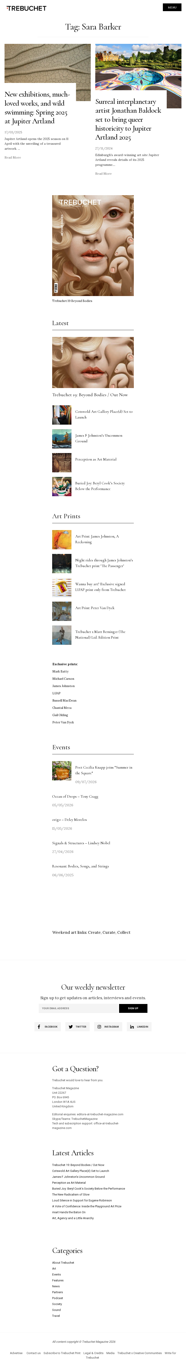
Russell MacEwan (64, 700)
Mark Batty (60, 671)
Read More (13, 157)
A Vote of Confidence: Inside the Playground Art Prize (86, 1206)
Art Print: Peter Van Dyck (95, 607)
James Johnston (63, 686)
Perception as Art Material (96, 459)
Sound (56, 1310)
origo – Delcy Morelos (69, 819)
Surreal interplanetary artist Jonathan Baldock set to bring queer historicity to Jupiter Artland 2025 (128, 119)
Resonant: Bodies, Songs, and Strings (81, 866)
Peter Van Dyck (63, 722)
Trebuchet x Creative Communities (139, 1353)
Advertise (16, 1353)
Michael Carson (63, 679)
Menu (172, 7)
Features (58, 1280)
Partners (57, 1292)
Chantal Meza (61, 708)
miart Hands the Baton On (69, 1212)
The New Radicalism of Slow (71, 1194)
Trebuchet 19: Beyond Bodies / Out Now (90, 395)
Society (57, 1304)
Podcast (57, 1298)
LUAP (56, 693)
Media (110, 1353)
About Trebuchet (63, 1262)
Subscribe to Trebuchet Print (62, 1353)
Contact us (34, 1353)
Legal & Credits (93, 1353)
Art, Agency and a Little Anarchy (73, 1218)
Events (56, 1274)
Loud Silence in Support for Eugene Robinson (82, 1200)
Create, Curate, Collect (109, 932)
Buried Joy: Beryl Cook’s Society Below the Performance (88, 1188)
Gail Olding (60, 715)
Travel (56, 1316)
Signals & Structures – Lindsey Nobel (81, 843)
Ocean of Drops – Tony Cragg (75, 796)
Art (54, 1268)
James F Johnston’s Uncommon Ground (78, 1176)
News (56, 1286)
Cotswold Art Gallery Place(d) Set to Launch (80, 1171)
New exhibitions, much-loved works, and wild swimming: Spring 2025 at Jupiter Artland (37, 107)
